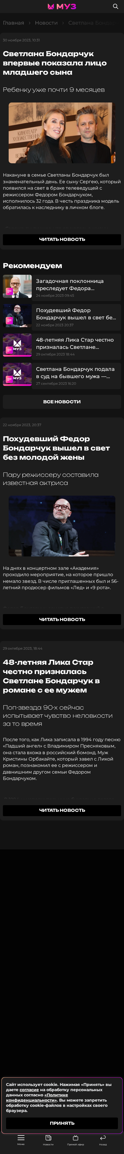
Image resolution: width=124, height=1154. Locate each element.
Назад (103, 1144)
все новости (62, 401)
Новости (48, 1144)
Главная (13, 23)
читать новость (62, 239)
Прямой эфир (75, 1144)
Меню (21, 1144)
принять (62, 1123)
